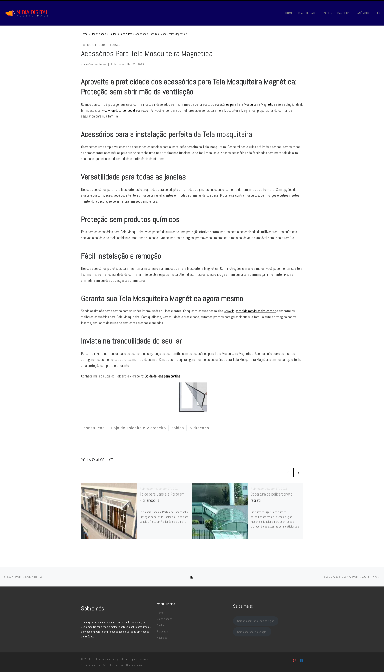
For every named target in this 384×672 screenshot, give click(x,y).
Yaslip (160, 625)
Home (84, 34)
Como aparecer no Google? (252, 632)
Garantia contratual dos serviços (255, 621)
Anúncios (162, 637)
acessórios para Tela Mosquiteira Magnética (245, 104)
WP (104, 665)
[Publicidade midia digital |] (28, 12)
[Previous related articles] (288, 472)
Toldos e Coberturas (120, 34)
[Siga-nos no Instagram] (294, 660)
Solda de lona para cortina (162, 376)
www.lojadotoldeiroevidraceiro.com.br (128, 110)
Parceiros (162, 631)
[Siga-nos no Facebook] (301, 660)
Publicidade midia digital (107, 659)
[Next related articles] (298, 472)
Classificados (98, 34)
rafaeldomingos (96, 64)
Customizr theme (140, 665)
